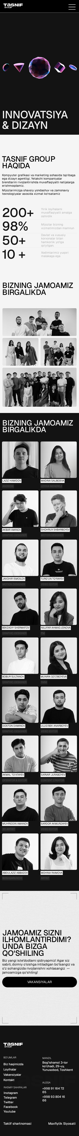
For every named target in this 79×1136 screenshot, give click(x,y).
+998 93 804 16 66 (53, 1098)
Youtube (10, 1111)
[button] (72, 7)
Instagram (11, 1093)
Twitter (9, 1102)
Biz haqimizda (13, 1064)
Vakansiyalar (12, 1075)
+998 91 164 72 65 (53, 1090)
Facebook (11, 1107)
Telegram (10, 1097)
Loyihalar (9, 1069)
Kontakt (8, 1080)
